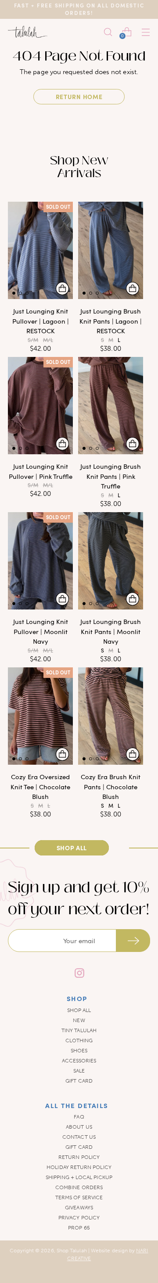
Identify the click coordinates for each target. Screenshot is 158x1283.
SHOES (79, 1051)
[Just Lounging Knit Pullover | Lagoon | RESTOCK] (40, 250)
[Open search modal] (108, 32)
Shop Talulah (72, 1250)
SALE (79, 1071)
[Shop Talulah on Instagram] (79, 974)
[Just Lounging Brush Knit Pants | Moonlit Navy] (110, 560)
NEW (79, 1020)
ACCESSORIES (79, 1061)
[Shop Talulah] (27, 32)
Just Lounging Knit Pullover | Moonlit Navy (40, 631)
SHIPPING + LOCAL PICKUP (79, 1177)
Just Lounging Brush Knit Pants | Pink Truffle (110, 476)
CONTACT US (79, 1137)
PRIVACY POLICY (79, 1218)
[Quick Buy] (62, 288)
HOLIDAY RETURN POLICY (79, 1167)
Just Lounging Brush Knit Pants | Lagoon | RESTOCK (110, 320)
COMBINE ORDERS (79, 1187)
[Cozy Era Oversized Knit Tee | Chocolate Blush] (40, 716)
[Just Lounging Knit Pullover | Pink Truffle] (40, 405)
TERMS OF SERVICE (79, 1197)
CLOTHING (79, 1040)
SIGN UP (133, 940)
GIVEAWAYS (79, 1208)
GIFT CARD (79, 1081)
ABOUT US (79, 1127)
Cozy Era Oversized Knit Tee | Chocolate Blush (40, 786)
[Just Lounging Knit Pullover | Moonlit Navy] (40, 560)
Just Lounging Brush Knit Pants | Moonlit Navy (110, 631)
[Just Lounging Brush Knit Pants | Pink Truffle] (110, 405)
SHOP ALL (79, 1010)
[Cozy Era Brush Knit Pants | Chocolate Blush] (110, 716)
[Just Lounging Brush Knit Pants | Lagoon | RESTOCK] (110, 250)
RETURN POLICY (79, 1157)
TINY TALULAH (79, 1030)
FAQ (79, 1117)
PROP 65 (79, 1228)
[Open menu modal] (145, 32)
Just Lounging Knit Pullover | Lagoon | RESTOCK (40, 320)
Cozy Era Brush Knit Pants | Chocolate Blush (110, 786)
